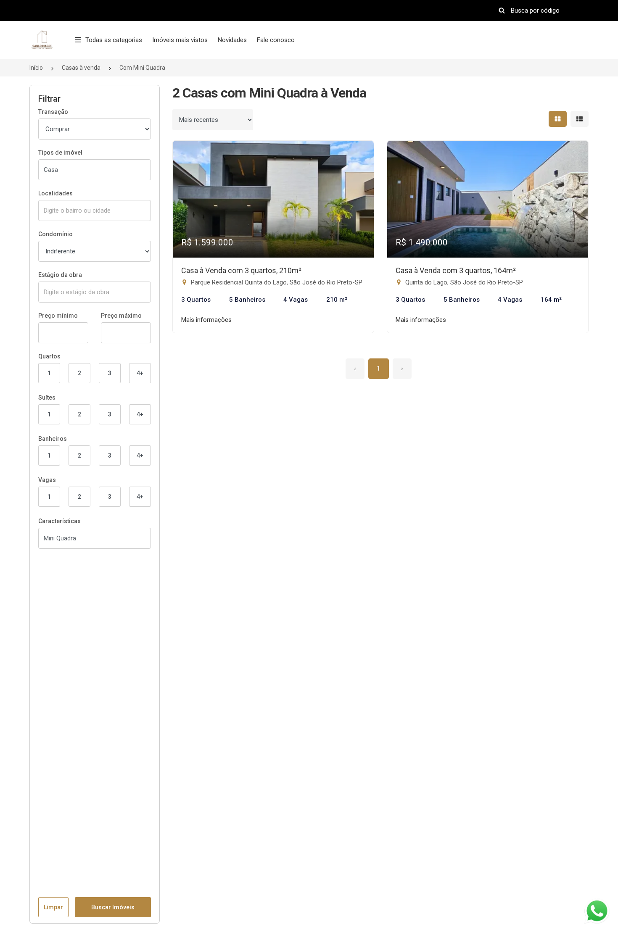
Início (36, 67)
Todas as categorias (113, 40)
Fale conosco (276, 40)
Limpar (53, 907)
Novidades (232, 40)
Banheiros (52, 438)
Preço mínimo (58, 315)
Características (59, 521)
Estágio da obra (60, 274)
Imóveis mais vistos (180, 40)
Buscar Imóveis (113, 907)
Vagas (47, 480)
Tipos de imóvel (60, 152)
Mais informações (206, 320)
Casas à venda (81, 67)
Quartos (49, 356)
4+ (140, 373)
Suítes (46, 397)
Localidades (55, 193)
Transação (53, 111)
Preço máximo (121, 315)
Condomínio (55, 234)
